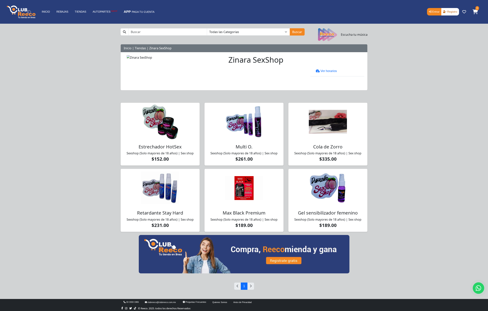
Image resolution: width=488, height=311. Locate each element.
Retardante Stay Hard (160, 213)
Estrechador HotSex (160, 146)
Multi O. (244, 146)
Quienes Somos (219, 302)
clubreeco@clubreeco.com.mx (161, 302)
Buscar (297, 32)
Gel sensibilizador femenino (328, 213)
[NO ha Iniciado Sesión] (464, 11)
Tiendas (140, 48)
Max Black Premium (244, 213)
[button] (475, 11)
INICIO (46, 11)
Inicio (128, 48)
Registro (451, 11)
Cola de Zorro (328, 146)
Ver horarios (328, 71)
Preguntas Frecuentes (195, 302)
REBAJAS (62, 11)
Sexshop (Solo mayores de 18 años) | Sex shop (160, 153)
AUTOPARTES (105, 11)
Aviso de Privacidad (242, 302)
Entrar (435, 11)
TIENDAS (80, 11)
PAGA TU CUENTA (139, 12)
